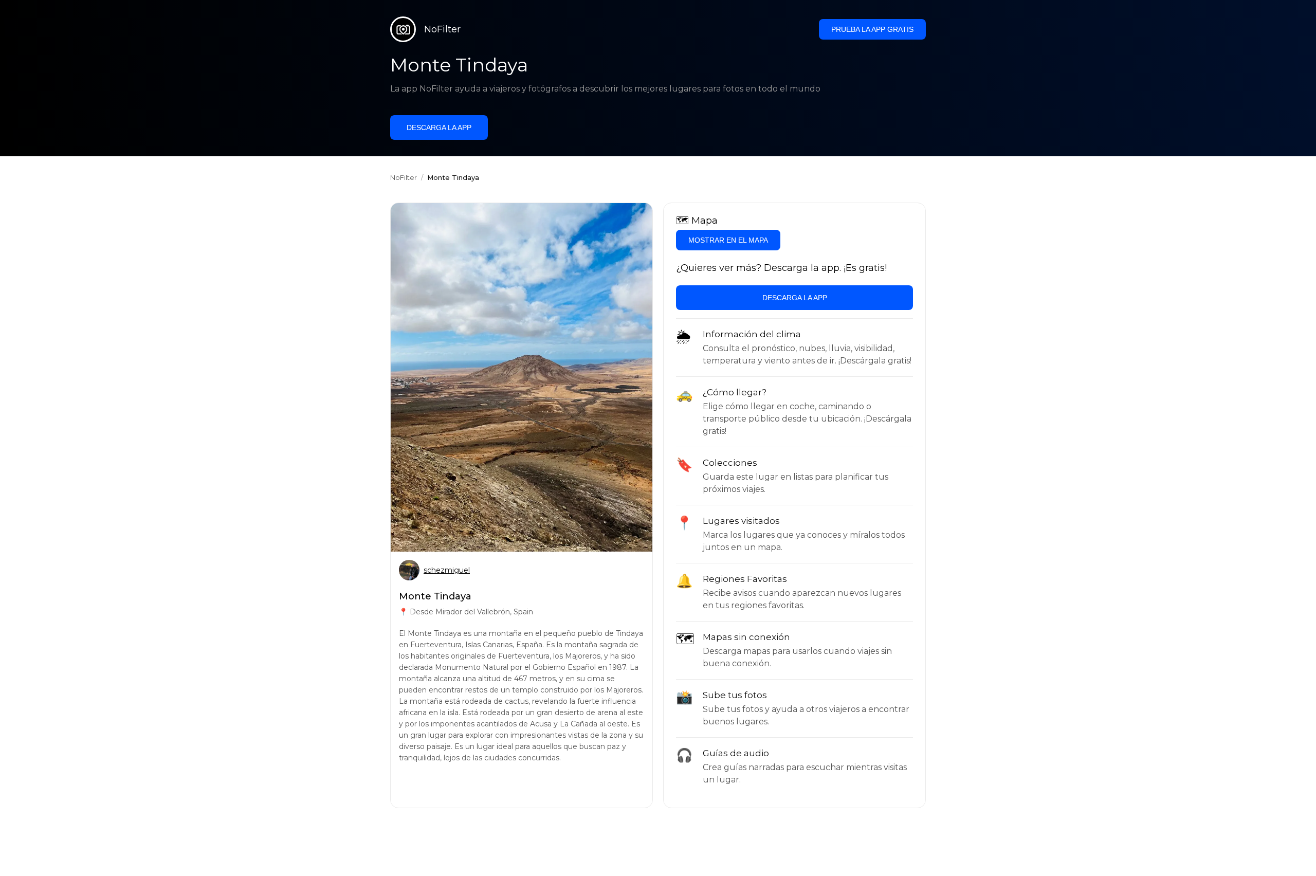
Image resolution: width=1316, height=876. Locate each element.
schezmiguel (447, 570)
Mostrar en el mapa (728, 240)
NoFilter (403, 177)
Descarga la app (439, 127)
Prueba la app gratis (872, 29)
